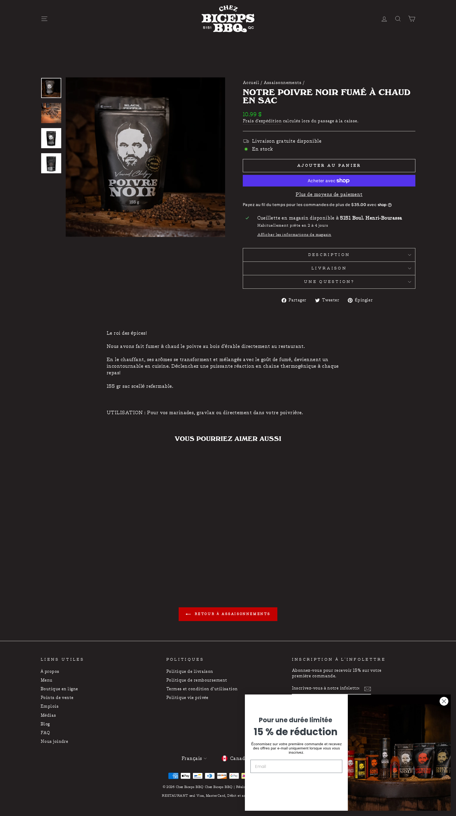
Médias (48, 715)
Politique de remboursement (196, 680)
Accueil (251, 82)
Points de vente (57, 697)
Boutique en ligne (59, 689)
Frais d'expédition (262, 121)
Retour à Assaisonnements (231, 614)
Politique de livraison (189, 671)
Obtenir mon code (296, 782)
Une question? (329, 281)
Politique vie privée (187, 697)
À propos (50, 671)
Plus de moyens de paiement (329, 194)
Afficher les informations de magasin (294, 234)
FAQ (45, 732)
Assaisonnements (283, 82)
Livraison (329, 268)
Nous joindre (54, 741)
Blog (45, 724)
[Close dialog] (444, 701)
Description (329, 255)
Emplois (50, 706)
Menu (47, 680)
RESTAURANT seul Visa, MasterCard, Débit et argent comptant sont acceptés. (228, 796)
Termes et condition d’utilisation (202, 689)
